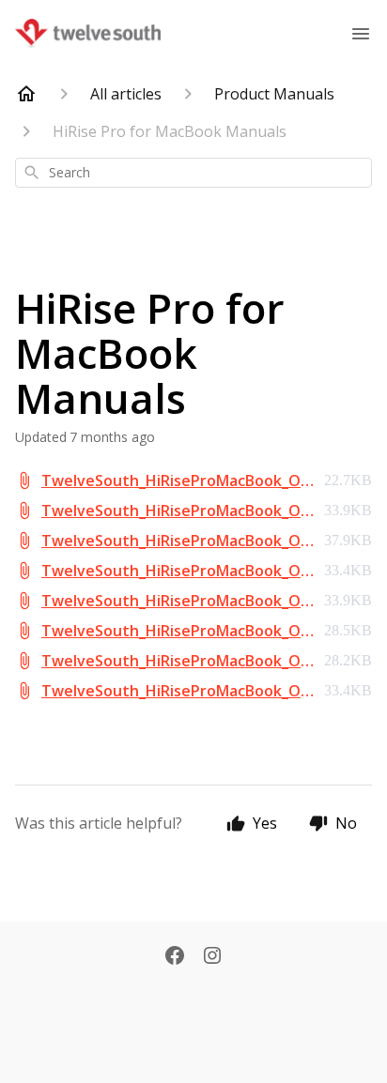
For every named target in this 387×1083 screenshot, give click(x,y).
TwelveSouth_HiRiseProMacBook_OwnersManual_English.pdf (177, 481)
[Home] (26, 94)
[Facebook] (174, 957)
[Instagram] (212, 957)
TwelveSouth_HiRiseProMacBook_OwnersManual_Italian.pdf (177, 571)
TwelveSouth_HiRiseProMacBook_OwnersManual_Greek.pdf (177, 541)
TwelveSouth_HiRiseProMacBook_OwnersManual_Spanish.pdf (177, 661)
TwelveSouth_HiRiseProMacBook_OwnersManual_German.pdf (177, 511)
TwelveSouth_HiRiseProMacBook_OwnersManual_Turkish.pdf (177, 691)
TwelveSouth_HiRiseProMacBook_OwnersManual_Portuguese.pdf (177, 631)
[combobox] (193, 173)
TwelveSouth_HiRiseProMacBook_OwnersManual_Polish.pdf (177, 601)
